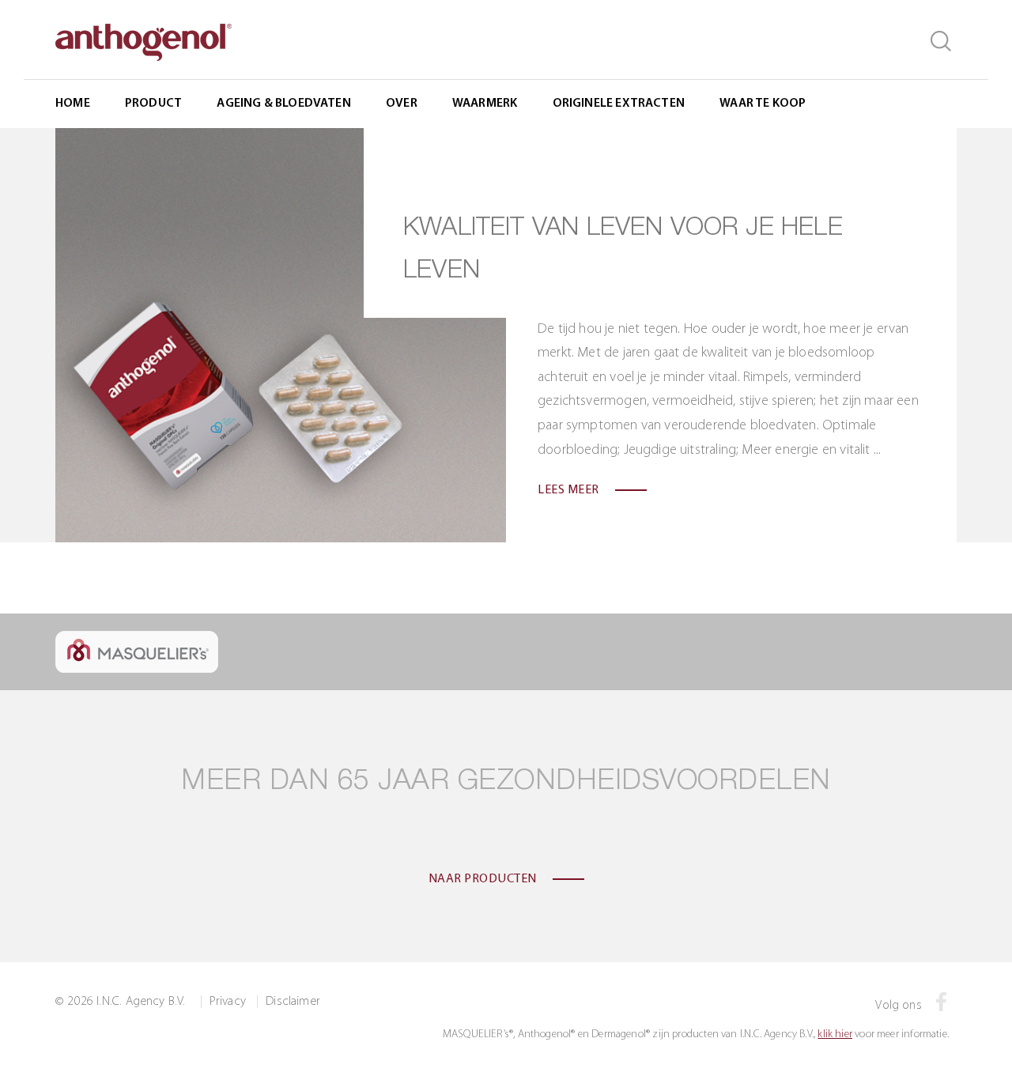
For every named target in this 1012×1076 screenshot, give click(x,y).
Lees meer (568, 490)
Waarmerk (484, 103)
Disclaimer (293, 1001)
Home (72, 103)
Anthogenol (485, 175)
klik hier (835, 1034)
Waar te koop (762, 103)
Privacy (228, 1001)
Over (401, 103)
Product (153, 103)
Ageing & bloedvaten (283, 103)
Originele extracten (619, 103)
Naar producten (483, 879)
